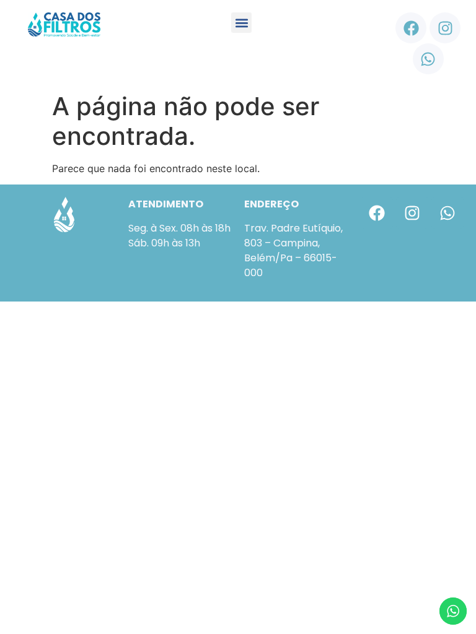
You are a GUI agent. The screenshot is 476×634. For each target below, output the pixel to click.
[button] (241, 22)
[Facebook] (410, 27)
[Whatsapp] (428, 58)
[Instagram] (445, 27)
